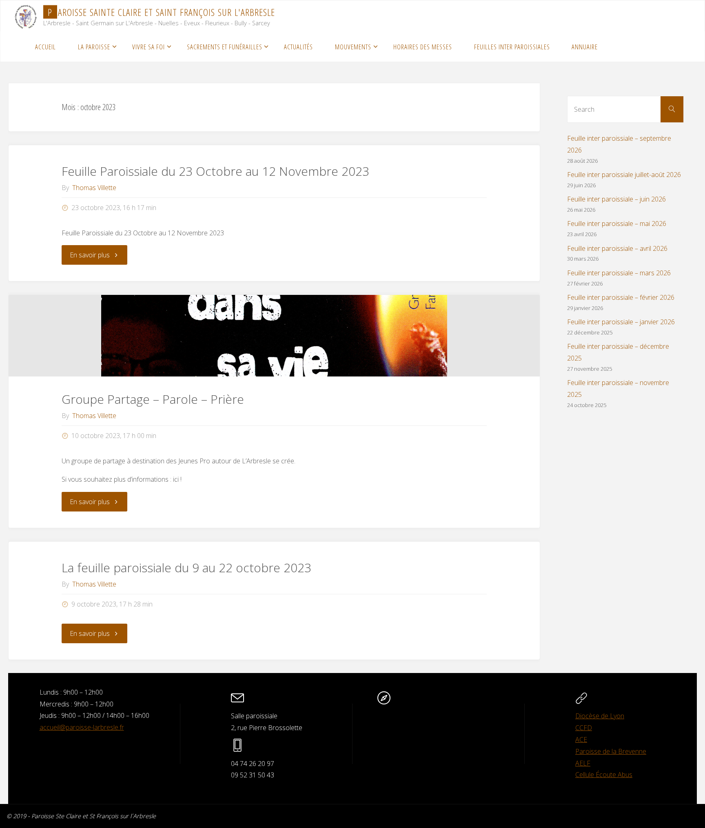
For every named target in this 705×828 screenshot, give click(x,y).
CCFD (583, 727)
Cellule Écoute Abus (603, 774)
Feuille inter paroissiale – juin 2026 (616, 199)
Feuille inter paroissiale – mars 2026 (619, 272)
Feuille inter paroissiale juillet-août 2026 (624, 174)
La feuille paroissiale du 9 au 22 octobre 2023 (186, 567)
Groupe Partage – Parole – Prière (153, 399)
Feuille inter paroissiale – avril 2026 (617, 248)
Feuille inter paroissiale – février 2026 (620, 297)
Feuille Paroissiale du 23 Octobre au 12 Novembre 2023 (215, 171)
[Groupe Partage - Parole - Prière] (274, 335)
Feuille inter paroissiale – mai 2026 (616, 223)
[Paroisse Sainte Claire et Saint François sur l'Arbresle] (26, 15)
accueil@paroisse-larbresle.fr (82, 727)
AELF (582, 763)
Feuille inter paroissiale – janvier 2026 (621, 321)
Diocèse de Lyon (599, 715)
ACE (581, 739)
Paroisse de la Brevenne (610, 751)
